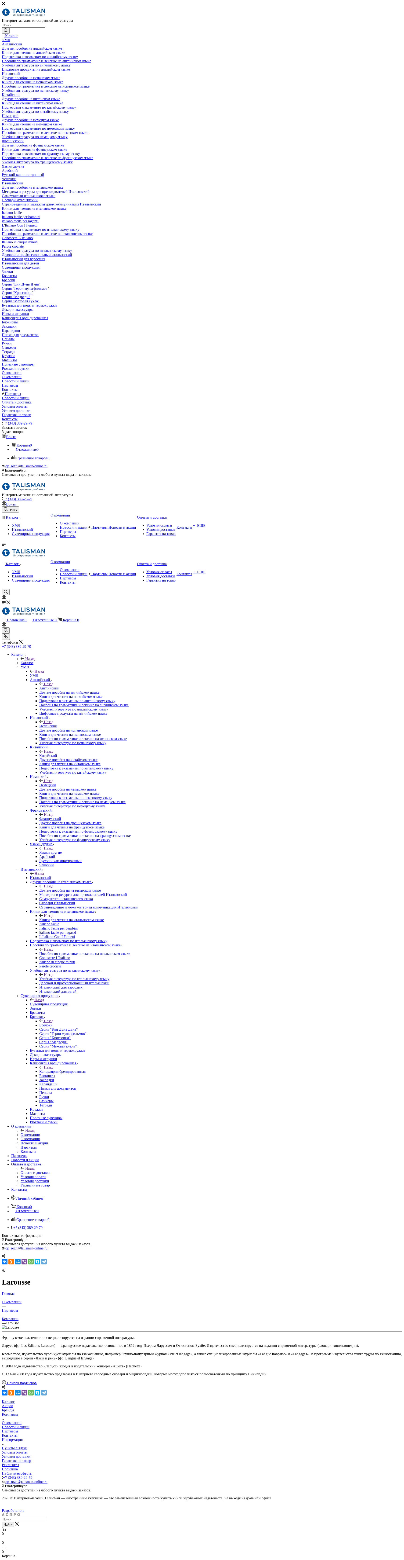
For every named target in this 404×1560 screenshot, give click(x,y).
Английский (49, 688)
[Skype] (37, 1261)
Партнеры (10, 1431)
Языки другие (50, 852)
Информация (12, 1440)
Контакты (10, 1435)
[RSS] (3, 1271)
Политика (10, 1469)
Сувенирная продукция (49, 1004)
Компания (10, 1414)
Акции (7, 1406)
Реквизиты (10, 1465)
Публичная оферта (17, 1473)
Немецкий (47, 785)
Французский (50, 819)
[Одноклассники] (11, 1261)
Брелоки (46, 1025)
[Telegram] (44, 1261)
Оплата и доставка (35, 1173)
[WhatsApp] (31, 1261)
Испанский (48, 726)
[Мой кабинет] (4, 598)
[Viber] (24, 1261)
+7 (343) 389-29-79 (17, 423)
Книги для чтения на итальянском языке (71, 920)
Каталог (27, 663)
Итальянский (40, 878)
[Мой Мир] (18, 1261)
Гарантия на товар (16, 1461)
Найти (8, 1524)
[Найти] (6, 31)
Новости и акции (15, 1427)
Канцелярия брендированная (62, 1071)
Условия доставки (16, 1456)
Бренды (8, 1410)
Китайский (48, 756)
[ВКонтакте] (4, 1261)
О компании (30, 1135)
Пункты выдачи (14, 1448)
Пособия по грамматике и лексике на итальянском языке (84, 954)
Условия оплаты (15, 1452)
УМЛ (34, 675)
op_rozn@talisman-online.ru (26, 466)
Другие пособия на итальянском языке (70, 890)
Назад (30, 659)
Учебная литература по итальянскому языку (74, 979)
